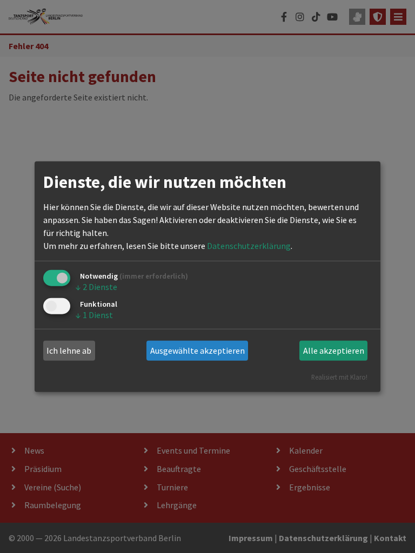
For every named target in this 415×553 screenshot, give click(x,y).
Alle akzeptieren (333, 350)
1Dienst (94, 314)
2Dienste (96, 286)
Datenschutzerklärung (249, 245)
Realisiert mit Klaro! (339, 376)
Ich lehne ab (68, 350)
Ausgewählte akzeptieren (197, 350)
